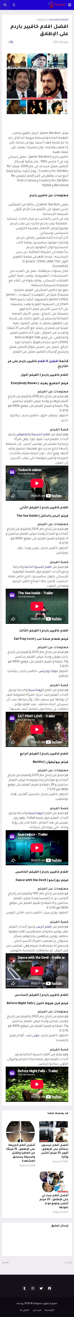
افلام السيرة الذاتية (38, 567)
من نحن (37, 1310)
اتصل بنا (24, 1310)
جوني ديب (32, 1035)
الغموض (22, 434)
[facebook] (49, 1288)
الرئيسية (49, 1310)
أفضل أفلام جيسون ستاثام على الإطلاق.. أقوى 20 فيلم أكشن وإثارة (54, 1151)
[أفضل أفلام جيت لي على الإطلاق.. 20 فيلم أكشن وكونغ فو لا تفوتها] (53, 1181)
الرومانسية (36, 690)
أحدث (67, 1262)
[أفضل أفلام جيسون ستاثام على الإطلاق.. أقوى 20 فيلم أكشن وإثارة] (53, 1131)
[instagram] (33, 1288)
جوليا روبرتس (48, 671)
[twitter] (41, 1288)
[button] (69, 5)
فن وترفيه (42, 19)
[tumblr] (24, 1288)
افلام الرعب (44, 927)
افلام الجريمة (40, 434)
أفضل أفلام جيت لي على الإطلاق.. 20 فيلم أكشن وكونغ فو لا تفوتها (53, 1201)
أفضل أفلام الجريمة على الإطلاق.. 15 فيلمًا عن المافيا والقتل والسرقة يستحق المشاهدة (20, 1153)
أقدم (6, 1262)
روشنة (20, 1303)
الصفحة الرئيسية (59, 19)
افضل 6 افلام (48, 361)
